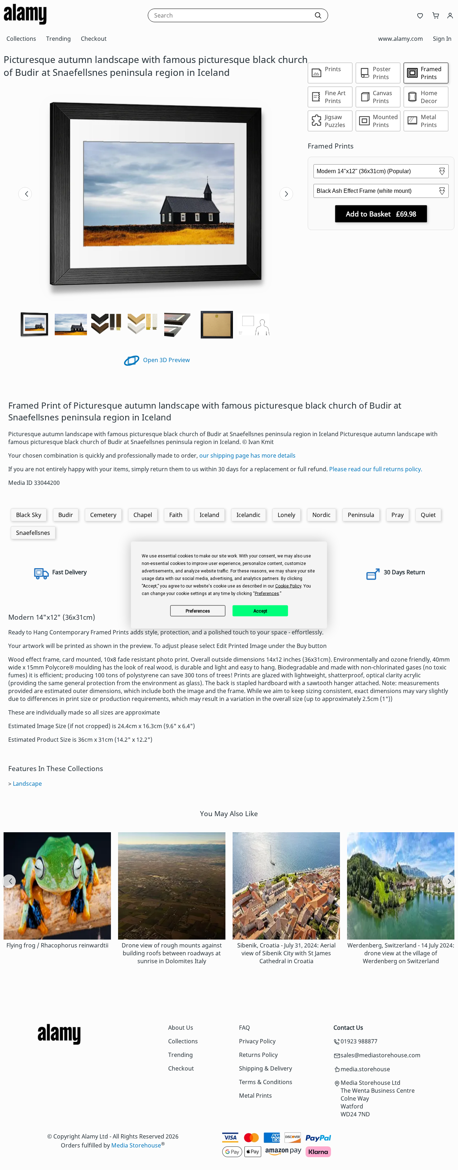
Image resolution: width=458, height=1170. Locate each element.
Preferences (198, 610)
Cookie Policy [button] (288, 586)
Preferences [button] (267, 593)
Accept (260, 610)
